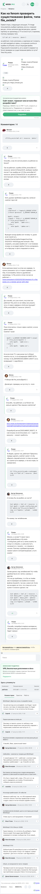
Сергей (7, 713)
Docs (10, 887)
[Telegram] (25, 886)
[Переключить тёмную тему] (28, 4)
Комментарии (9, 695)
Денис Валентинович (12, 876)
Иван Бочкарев (10, 766)
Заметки (19, 695)
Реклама (36, 117)
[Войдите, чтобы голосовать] (5, 88)
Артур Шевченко (17, 493)
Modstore (4, 887)
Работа (26, 695)
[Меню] (37, 4)
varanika (8, 786)
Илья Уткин (9, 821)
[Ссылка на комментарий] (33, 148)
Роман (10, 63)
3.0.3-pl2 (16, 689)
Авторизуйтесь (7, 647)
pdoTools (5, 689)
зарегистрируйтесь (23, 647)
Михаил (9, 129)
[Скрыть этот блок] (38, 97)
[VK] (29, 886)
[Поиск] (23, 4)
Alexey (9, 263)
